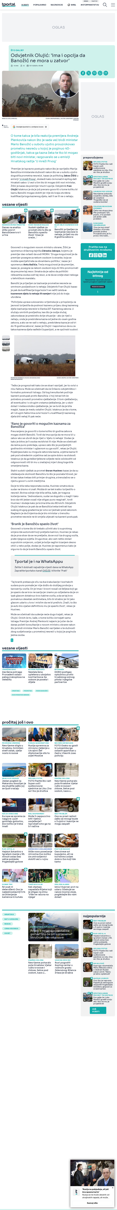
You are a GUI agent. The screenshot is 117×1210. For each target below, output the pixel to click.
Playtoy (94, 1)
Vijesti (25, 5)
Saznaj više (92, 1203)
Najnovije (57, 5)
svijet (7, 933)
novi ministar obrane (20, 695)
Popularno (39, 5)
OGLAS (58, 27)
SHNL (73, 5)
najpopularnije (94, 916)
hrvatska (16, 691)
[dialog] (92, 1183)
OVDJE (46, 570)
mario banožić (42, 691)
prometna (28, 691)
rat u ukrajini (11, 919)
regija (7, 924)
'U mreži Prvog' (27, 179)
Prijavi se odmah (98, 287)
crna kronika (11, 929)
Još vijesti (96, 1010)
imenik (86, 1)
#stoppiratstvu (90, 5)
